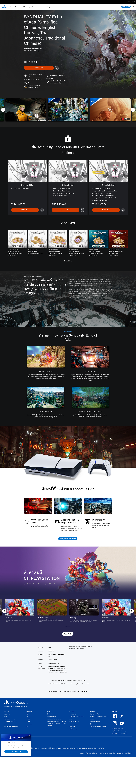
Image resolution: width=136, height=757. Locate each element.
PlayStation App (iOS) (117, 728)
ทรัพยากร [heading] (93, 711)
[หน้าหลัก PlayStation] (4, 6)
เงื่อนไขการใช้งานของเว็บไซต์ (107, 753)
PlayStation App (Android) (119, 731)
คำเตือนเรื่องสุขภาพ (95, 721)
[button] (68, 109)
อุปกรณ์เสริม (32, 7)
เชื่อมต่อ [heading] (114, 711)
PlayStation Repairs (74, 721)
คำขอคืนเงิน (72, 726)
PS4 (27, 716)
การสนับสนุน (47, 7)
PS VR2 (28, 719)
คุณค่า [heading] (49, 711)
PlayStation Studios (9, 719)
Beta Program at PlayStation (119, 733)
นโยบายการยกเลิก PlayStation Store (99, 716)
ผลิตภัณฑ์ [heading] (29, 711)
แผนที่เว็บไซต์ (128, 753)
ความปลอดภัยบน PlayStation (76, 716)
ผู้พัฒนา (92, 724)
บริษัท (5, 724)
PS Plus (24, 7)
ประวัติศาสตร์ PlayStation (11, 726)
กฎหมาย (82, 753)
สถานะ (70, 719)
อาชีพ (5, 716)
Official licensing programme (98, 726)
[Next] (133, 110)
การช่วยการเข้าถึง (52, 716)
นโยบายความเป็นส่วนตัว (92, 753)
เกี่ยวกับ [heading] (6, 711)
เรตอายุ (92, 719)
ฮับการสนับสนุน (73, 714)
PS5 (15, 7)
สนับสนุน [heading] (71, 711)
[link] (19, 611)
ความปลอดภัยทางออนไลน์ (54, 719)
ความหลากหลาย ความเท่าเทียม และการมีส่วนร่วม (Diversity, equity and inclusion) (56, 723)
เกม (19, 7)
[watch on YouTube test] (83, 119)
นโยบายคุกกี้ (120, 753)
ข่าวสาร (40, 7)
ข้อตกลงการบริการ (95, 714)
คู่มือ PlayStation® (73, 729)
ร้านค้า (9, 7)
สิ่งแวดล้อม (50, 714)
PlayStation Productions (10, 721)
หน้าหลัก (6, 706)
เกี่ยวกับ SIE (7, 714)
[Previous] (3, 110)
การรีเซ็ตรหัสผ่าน (73, 724)
